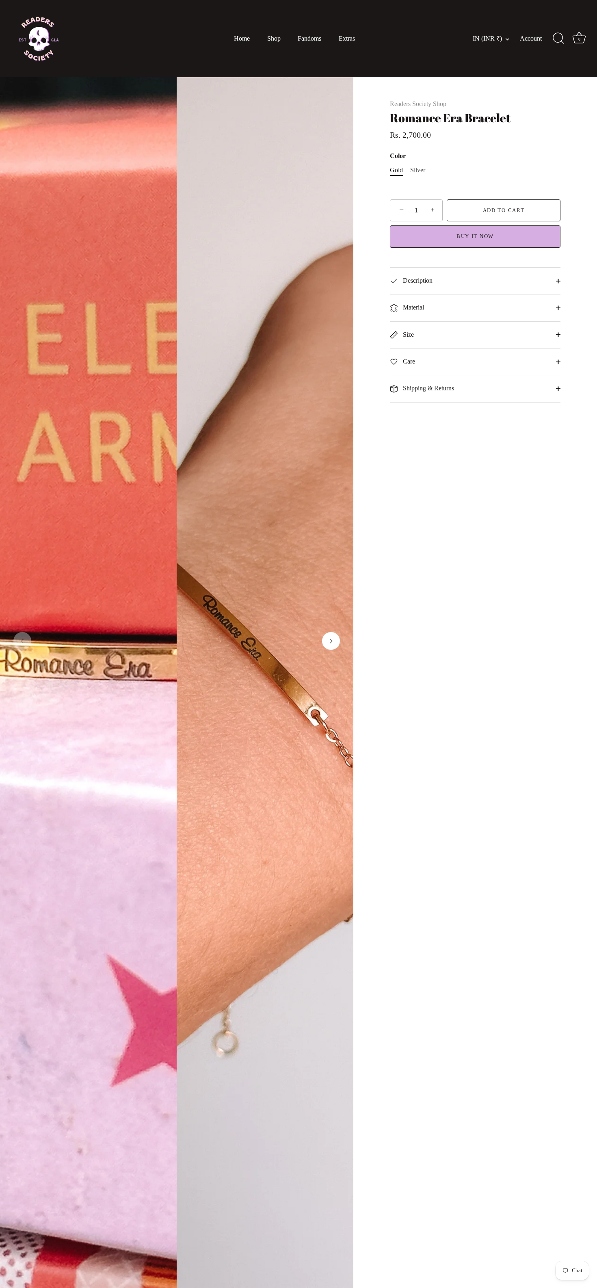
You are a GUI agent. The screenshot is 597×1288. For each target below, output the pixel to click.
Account (531, 38)
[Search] (558, 39)
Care (408, 361)
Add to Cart (504, 210)
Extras (347, 38)
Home (242, 38)
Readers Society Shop (418, 103)
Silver (417, 170)
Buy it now (475, 236)
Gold (396, 170)
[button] (22, 641)
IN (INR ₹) (487, 38)
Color (398, 155)
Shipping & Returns (427, 388)
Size (407, 334)
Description (417, 280)
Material (412, 307)
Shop (274, 38)
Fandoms (309, 38)
